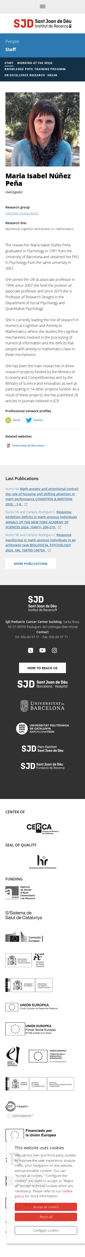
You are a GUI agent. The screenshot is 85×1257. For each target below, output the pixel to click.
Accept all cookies (46, 1207)
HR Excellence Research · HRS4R (31, 75)
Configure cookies (46, 1230)
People (12, 41)
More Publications (31, 563)
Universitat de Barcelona (28, 445)
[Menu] (42, 7)
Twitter (38, 420)
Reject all (46, 1217)
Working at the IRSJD (35, 63)
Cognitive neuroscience (22, 213)
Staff (10, 49)
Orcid (16, 420)
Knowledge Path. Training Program (35, 69)
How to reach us (42, 668)
